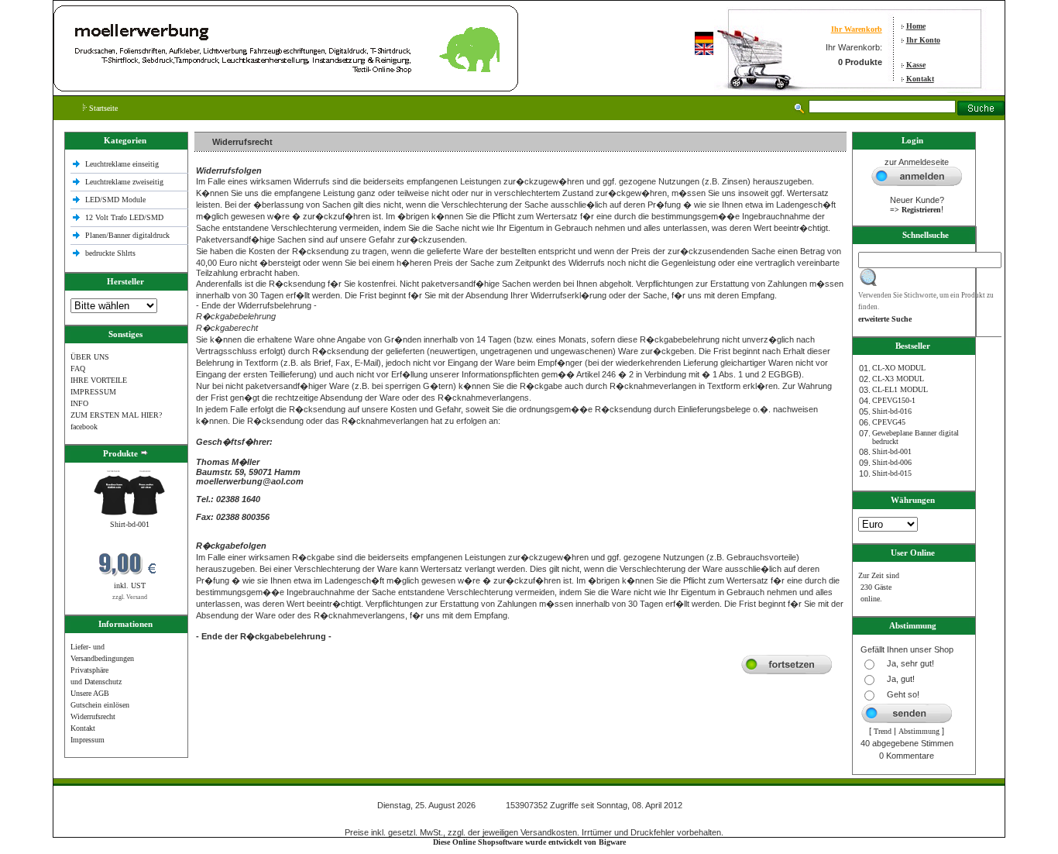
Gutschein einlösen (99, 705)
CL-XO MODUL (899, 367)
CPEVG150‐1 (893, 400)
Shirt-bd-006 (892, 462)
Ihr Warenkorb (856, 29)
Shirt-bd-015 (892, 473)
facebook (84, 426)
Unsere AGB (89, 693)
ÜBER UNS (89, 357)
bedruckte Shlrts (110, 253)
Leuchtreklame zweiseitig (125, 181)
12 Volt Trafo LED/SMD (124, 217)
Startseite (102, 108)
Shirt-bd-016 (892, 411)
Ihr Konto (923, 40)
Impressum (87, 739)
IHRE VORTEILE (98, 380)
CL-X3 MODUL (898, 378)
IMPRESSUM (93, 391)
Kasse (916, 64)
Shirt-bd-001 (129, 524)
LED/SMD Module (115, 199)
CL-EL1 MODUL (900, 389)
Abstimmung (918, 731)
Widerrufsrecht (92, 716)
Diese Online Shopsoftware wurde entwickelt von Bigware (529, 842)
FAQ (77, 368)
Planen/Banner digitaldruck (127, 235)
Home (916, 26)
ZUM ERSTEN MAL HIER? (116, 415)
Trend (882, 731)
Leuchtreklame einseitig (123, 164)
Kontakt (920, 78)
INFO (79, 403)
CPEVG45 (888, 422)
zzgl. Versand (129, 597)
